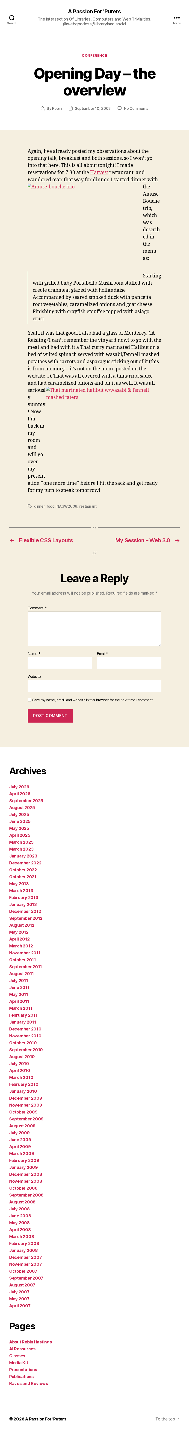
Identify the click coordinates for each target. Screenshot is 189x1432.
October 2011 (22, 959)
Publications (21, 1376)
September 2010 (26, 1049)
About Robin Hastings (30, 1342)
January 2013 (23, 904)
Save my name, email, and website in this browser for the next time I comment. (93, 700)
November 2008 (25, 1181)
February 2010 (23, 1084)
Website (34, 676)
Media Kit (18, 1362)
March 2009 (21, 1153)
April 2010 (19, 1070)
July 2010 (19, 1063)
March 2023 (21, 849)
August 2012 (21, 925)
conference (94, 56)
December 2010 (25, 1029)
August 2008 (22, 1202)
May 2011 (18, 994)
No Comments (136, 108)
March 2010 (21, 1077)
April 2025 (19, 835)
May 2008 (19, 1222)
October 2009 (23, 1112)
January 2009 (23, 1167)
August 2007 (22, 1285)
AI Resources (22, 1348)
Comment (37, 608)
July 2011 (18, 980)
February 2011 (23, 1015)
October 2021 (22, 876)
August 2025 (22, 807)
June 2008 (20, 1215)
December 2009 (25, 1098)
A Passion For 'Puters (94, 11)
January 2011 (22, 1022)
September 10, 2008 (93, 108)
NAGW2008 (66, 506)
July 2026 (19, 786)
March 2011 (20, 1008)
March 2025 (21, 842)
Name (34, 654)
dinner (39, 506)
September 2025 (26, 800)
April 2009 (20, 1146)
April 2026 (19, 793)
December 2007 (25, 1257)
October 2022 (23, 869)
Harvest (99, 173)
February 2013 (23, 897)
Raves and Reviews (28, 1383)
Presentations (23, 1369)
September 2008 (26, 1195)
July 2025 (19, 814)
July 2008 (19, 1208)
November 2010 (25, 1035)
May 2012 (19, 932)
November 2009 (25, 1105)
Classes (17, 1355)
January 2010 (23, 1091)
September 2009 (26, 1118)
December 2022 (25, 862)
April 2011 (19, 1001)
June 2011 (19, 987)
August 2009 (22, 1125)
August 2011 (21, 973)
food (51, 506)
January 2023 (23, 856)
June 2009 (20, 1139)
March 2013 (21, 890)
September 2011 (25, 966)
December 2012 (25, 911)
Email (102, 654)
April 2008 (20, 1229)
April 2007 (19, 1305)
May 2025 (19, 828)
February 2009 (24, 1160)
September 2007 (26, 1278)
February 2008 (24, 1243)
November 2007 (25, 1264)
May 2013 (19, 883)
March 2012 (21, 946)
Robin (57, 108)
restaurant (88, 506)
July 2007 (19, 1291)
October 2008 (23, 1188)
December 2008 (25, 1174)
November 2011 (25, 952)
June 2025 (20, 821)
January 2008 (23, 1250)
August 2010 (22, 1056)
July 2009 (19, 1132)
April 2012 (19, 939)
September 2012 (25, 918)
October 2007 (23, 1271)
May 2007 (19, 1298)
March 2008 (21, 1236)
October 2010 (23, 1042)
